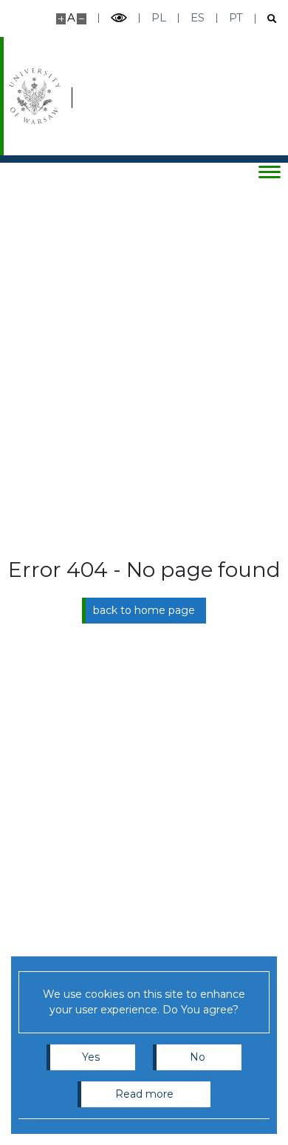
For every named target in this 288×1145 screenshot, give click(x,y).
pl (158, 17)
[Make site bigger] (61, 18)
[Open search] (266, 19)
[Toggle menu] (269, 171)
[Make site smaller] (81, 18)
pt (236, 17)
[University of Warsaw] (35, 96)
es (198, 17)
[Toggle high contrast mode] (119, 18)
